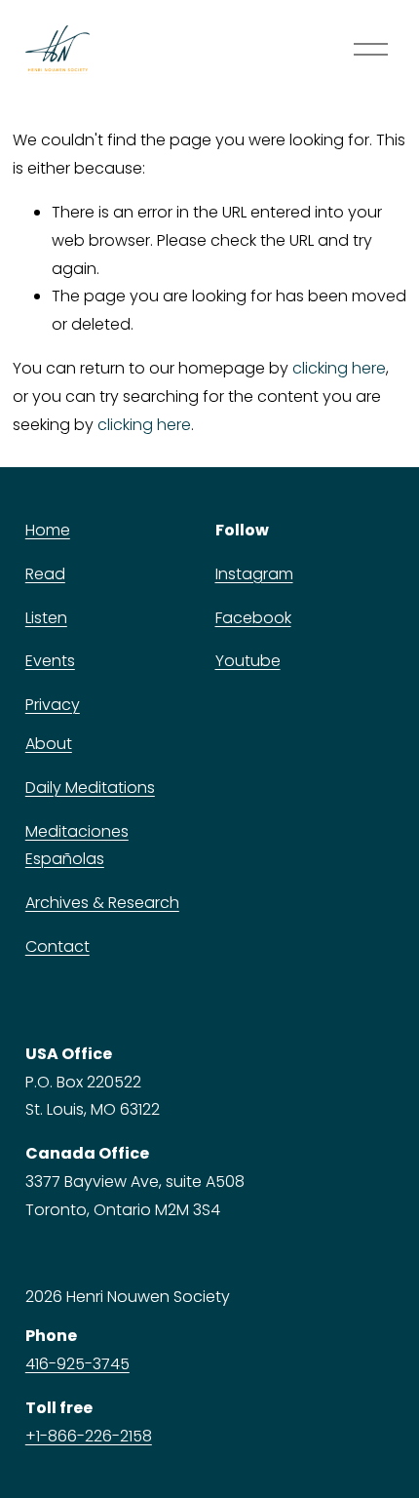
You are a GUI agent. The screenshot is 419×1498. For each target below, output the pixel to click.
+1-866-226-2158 (88, 1436)
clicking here (339, 368)
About (48, 743)
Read (45, 574)
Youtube (248, 661)
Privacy (52, 704)
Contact (57, 946)
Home (47, 530)
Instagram (254, 574)
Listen (46, 618)
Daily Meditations (90, 787)
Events (50, 661)
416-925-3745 (77, 1364)
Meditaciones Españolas (77, 845)
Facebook (253, 618)
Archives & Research (102, 902)
